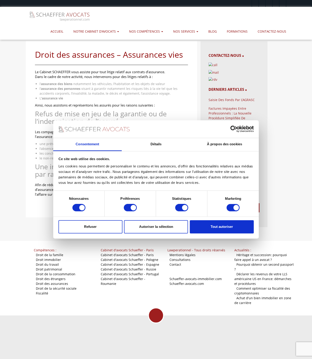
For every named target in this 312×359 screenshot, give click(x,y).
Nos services (184, 31)
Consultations (179, 260)
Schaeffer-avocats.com (186, 283)
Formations (237, 31)
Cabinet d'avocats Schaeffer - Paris (127, 255)
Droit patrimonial (49, 269)
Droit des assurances (52, 283)
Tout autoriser (222, 227)
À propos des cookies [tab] (224, 144)
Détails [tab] (156, 144)
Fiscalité (42, 293)
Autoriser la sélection (156, 227)
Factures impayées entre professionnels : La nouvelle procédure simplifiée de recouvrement (230, 115)
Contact (175, 264)
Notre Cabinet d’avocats (95, 31)
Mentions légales (182, 255)
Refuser (90, 227)
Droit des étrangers (51, 279)
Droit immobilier (48, 260)
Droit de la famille (49, 255)
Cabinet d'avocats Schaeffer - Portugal (130, 274)
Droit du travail (47, 264)
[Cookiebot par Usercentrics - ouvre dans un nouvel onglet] (234, 129)
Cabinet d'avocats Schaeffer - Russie (128, 269)
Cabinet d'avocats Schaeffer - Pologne (129, 260)
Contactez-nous (272, 31)
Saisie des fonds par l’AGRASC (232, 100)
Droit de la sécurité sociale (56, 288)
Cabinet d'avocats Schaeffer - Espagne (130, 264)
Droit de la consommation (55, 274)
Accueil (56, 31)
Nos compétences (145, 31)
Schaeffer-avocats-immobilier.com (195, 279)
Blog (212, 31)
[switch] (130, 207)
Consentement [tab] (87, 144)
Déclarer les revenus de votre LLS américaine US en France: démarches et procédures (262, 279)
